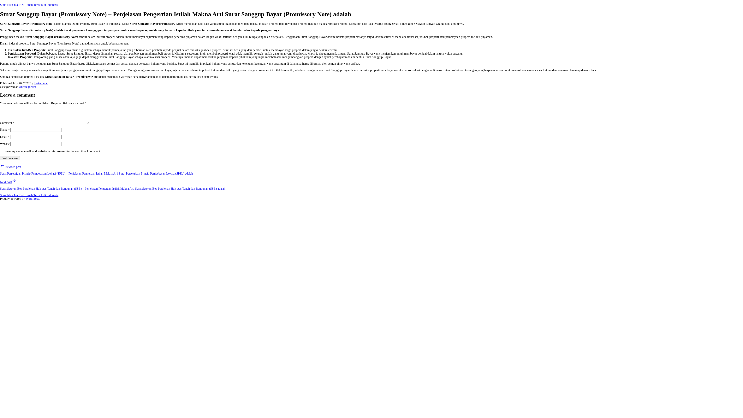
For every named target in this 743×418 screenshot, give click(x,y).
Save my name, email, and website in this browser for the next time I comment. (53, 151)
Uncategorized (28, 86)
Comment (7, 122)
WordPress (32, 198)
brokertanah (41, 83)
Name (5, 129)
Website (5, 144)
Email (4, 136)
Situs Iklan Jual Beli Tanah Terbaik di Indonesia (29, 4)
